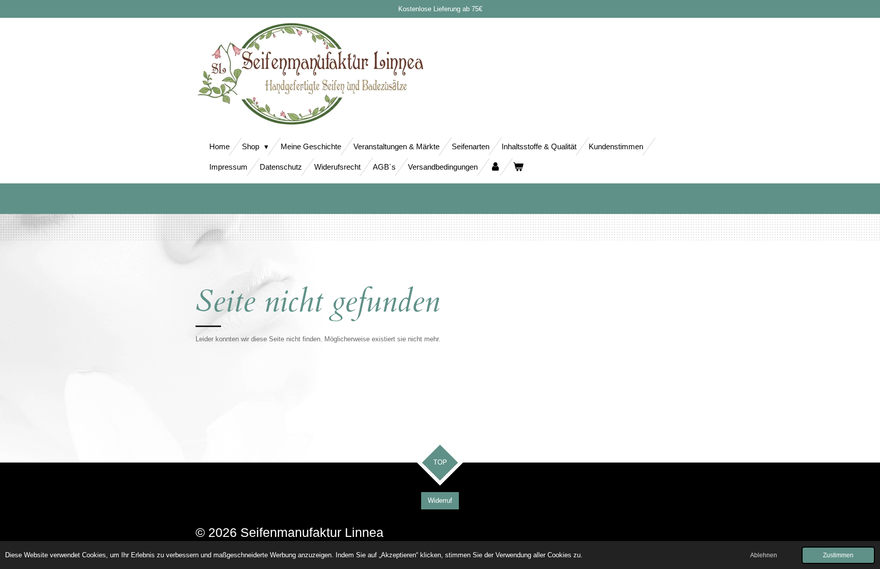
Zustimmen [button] (838, 555)
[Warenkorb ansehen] (518, 167)
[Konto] (495, 167)
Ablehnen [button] (763, 555)
